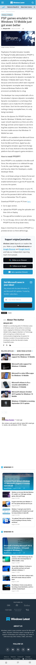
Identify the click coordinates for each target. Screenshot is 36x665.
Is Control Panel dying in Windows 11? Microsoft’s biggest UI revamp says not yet (17, 483)
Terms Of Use (7, 659)
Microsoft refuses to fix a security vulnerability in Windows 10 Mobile (21, 385)
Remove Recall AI (13, 7)
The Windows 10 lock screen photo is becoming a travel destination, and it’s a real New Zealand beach (22, 587)
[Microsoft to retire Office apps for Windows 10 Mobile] (6, 375)
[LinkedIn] (11, 345)
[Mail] (13, 650)
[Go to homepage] (6, 662)
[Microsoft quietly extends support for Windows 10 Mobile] (6, 357)
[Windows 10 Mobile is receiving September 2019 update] (6, 403)
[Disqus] (18, 441)
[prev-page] (3, 412)
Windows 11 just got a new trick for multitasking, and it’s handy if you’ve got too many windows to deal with (22, 511)
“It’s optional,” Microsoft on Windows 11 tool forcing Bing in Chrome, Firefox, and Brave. (22, 520)
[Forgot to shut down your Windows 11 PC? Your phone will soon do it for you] (6, 504)
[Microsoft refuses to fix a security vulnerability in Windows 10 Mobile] (6, 384)
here (29, 201)
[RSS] (18, 650)
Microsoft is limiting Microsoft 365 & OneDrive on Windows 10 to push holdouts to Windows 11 (18, 548)
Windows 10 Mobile (7, 14)
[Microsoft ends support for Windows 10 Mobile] (6, 366)
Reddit (10, 313)
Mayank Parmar (8, 488)
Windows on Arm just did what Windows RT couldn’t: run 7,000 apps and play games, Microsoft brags (23, 494)
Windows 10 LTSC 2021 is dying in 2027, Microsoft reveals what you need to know (22, 577)
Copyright (27, 657)
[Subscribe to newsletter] (30, 662)
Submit (18, 305)
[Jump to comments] (18, 662)
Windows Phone (10, 11)
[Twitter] (8, 345)
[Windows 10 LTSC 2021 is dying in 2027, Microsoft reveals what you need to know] (6, 578)
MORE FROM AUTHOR (24, 351)
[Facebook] (4, 345)
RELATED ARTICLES (7, 351)
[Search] (32, 2)
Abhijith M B (6, 28)
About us (6, 657)
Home (2, 11)
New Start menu (26, 7)
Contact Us (20, 657)
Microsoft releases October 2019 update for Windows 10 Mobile (22, 394)
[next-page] (6, 412)
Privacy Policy (16, 659)
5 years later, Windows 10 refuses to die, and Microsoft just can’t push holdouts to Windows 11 (22, 568)
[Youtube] (28, 650)
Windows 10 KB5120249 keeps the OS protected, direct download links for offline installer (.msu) (22, 558)
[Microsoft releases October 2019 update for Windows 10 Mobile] (6, 394)
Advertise (13, 657)
